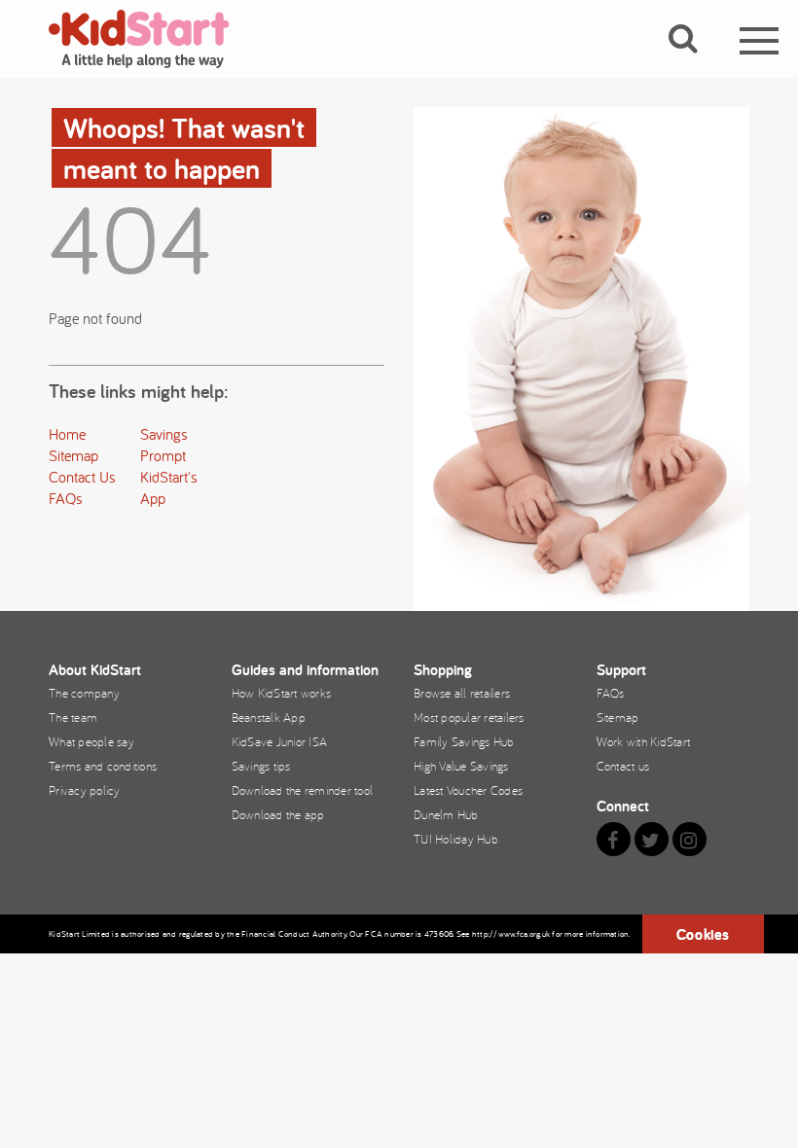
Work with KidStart (644, 741)
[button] (694, 61)
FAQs (66, 498)
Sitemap (73, 455)
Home (67, 434)
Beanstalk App (269, 717)
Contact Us (82, 476)
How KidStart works (282, 692)
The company (84, 692)
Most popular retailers (469, 717)
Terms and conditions (103, 765)
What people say (91, 741)
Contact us (623, 765)
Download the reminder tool (303, 790)
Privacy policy (85, 790)
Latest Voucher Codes (468, 790)
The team (73, 717)
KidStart (151, 39)
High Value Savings (461, 765)
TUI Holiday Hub (456, 838)
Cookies (703, 934)
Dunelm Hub (446, 814)
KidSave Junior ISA (280, 741)
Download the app (278, 814)
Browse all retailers (462, 692)
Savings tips (261, 765)
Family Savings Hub (464, 741)
